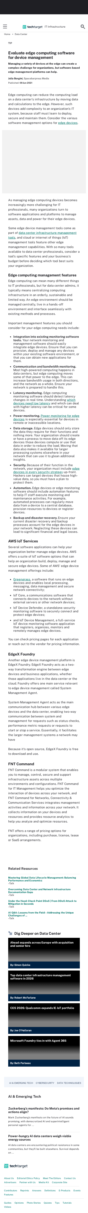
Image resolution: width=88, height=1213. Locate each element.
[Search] (83, 27)
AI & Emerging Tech (21, 1083)
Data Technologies (69, 1083)
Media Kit (44, 1182)
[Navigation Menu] (5, 27)
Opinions (19, 1203)
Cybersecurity (45, 1083)
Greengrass (21, 579)
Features (8, 1194)
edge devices (68, 123)
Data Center (21, 34)
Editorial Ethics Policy (28, 1178)
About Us (9, 1178)
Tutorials (67, 1203)
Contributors (10, 1190)
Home (7, 34)
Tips (57, 1203)
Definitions (50, 1190)
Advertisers (10, 1182)
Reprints (24, 1190)
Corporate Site (59, 1182)
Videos (7, 1207)
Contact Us (70, 1178)
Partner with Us (27, 1182)
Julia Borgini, (15, 78)
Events (77, 1190)
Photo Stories (34, 1203)
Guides (7, 1203)
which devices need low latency (44, 401)
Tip (10, 43)
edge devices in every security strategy (46, 470)
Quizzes (48, 1203)
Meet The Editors (52, 1178)
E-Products (64, 1190)
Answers (36, 1190)
